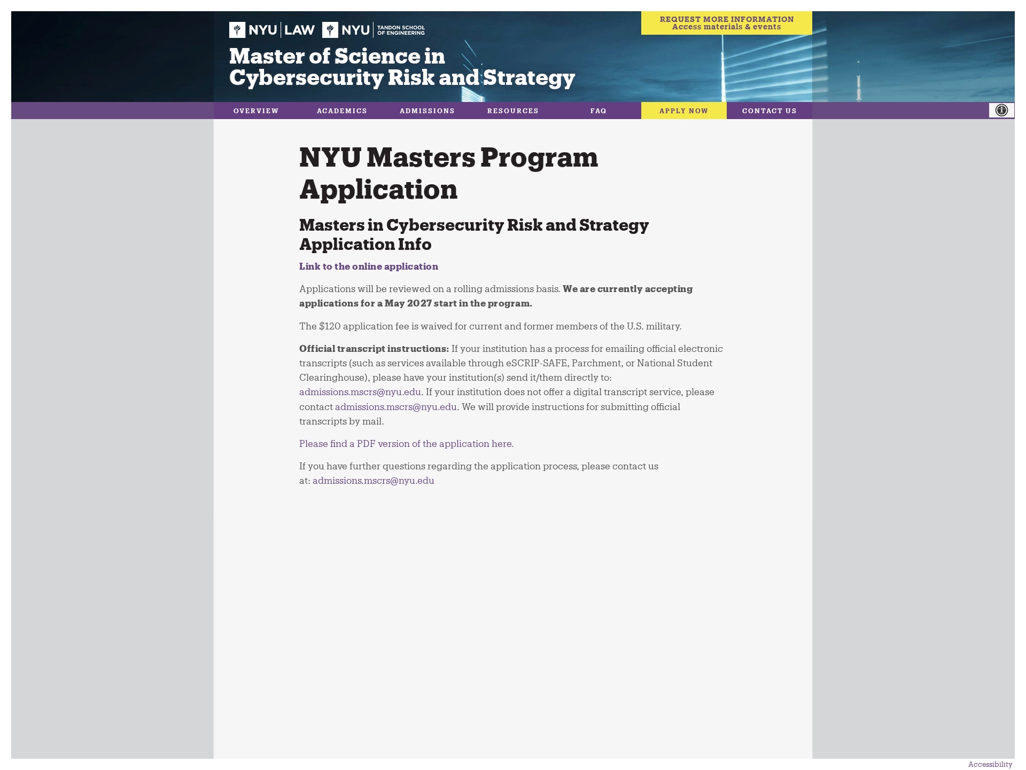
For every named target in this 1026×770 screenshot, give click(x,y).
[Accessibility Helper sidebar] (1007, 110)
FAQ (598, 110)
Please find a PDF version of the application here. (406, 443)
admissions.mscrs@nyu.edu (373, 480)
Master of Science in (402, 65)
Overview (256, 110)
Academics (342, 110)
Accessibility (990, 764)
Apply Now (684, 110)
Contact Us (769, 110)
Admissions (427, 110)
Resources (513, 110)
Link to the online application (368, 266)
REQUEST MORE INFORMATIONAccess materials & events (727, 22)
